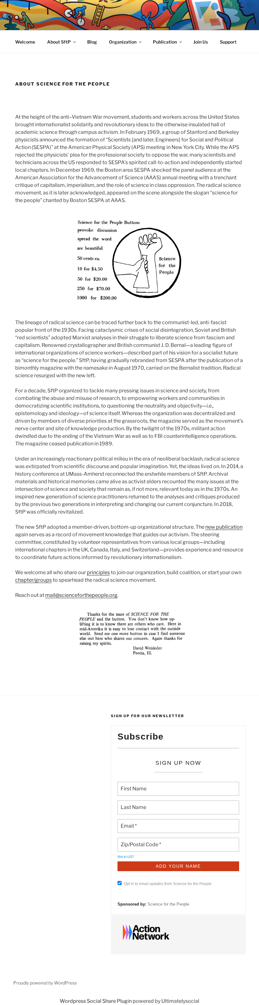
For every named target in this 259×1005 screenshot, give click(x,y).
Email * (128, 822)
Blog (92, 42)
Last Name (131, 804)
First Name (132, 785)
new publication (224, 527)
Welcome (25, 42)
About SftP (59, 42)
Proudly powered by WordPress (45, 982)
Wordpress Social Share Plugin (96, 1001)
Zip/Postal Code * (139, 841)
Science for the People (168, 904)
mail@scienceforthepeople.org (81, 595)
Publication (165, 42)
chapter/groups (33, 580)
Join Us (200, 42)
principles (98, 572)
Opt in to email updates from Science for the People (168, 884)
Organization (122, 42)
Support (228, 42)
